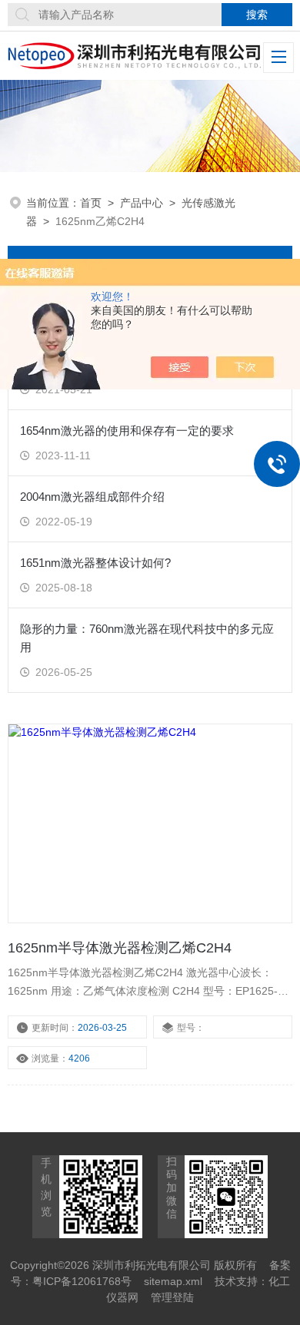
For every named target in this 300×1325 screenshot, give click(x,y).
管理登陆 (172, 1297)
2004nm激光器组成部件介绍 (92, 496)
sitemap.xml (173, 1281)
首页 (91, 203)
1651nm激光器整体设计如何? (95, 562)
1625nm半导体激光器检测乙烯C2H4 (120, 948)
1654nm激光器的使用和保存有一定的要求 (127, 430)
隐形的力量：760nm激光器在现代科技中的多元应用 (147, 638)
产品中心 (141, 203)
